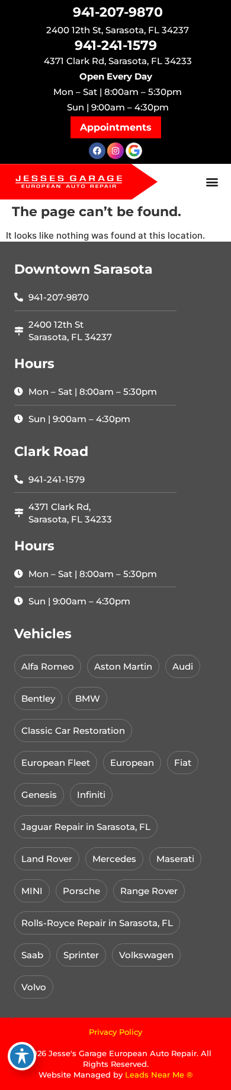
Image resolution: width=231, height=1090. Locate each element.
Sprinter (81, 955)
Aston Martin (123, 666)
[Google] (134, 150)
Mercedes (114, 858)
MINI (32, 890)
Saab (32, 955)
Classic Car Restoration (73, 730)
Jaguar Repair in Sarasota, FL (85, 826)
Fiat (182, 762)
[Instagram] (115, 150)
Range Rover (149, 890)
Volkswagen (146, 955)
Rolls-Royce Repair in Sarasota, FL (97, 923)
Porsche (81, 890)
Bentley (38, 698)
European (132, 762)
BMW (87, 698)
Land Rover (46, 858)
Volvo (33, 987)
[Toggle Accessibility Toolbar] (22, 1056)
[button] (115, 127)
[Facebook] (97, 150)
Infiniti (91, 794)
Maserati (175, 858)
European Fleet (55, 762)
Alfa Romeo (47, 666)
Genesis (39, 794)
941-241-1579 (116, 45)
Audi (182, 666)
